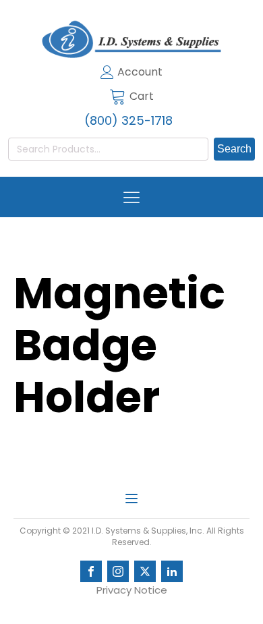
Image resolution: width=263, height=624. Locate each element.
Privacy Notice (131, 590)
